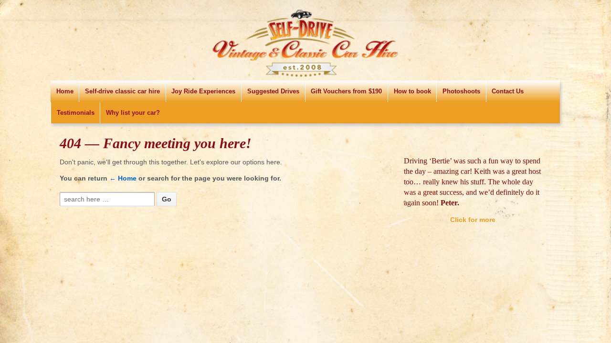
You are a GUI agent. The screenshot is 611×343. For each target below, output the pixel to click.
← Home (123, 178)
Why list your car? (133, 112)
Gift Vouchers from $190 (346, 91)
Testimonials (76, 112)
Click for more (472, 209)
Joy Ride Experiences (203, 91)
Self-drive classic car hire (122, 91)
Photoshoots (461, 91)
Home (65, 91)
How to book (412, 91)
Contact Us (508, 91)
